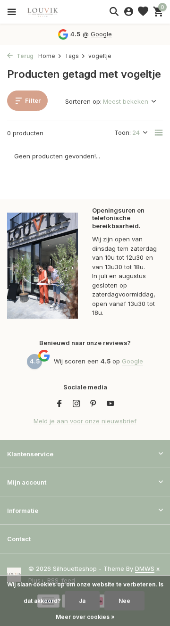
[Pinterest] (93, 404)
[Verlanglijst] (143, 11)
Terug (24, 55)
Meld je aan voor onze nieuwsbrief (85, 421)
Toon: (122, 132)
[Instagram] (76, 404)
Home (46, 55)
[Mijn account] (128, 12)
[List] (158, 132)
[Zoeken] (114, 11)
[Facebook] (59, 404)
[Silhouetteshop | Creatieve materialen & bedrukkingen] (50, 11)
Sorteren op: (83, 101)
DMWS (144, 568)
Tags (72, 55)
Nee (124, 600)
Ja (82, 600)
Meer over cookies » (85, 616)
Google (101, 34)
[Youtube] (110, 404)
